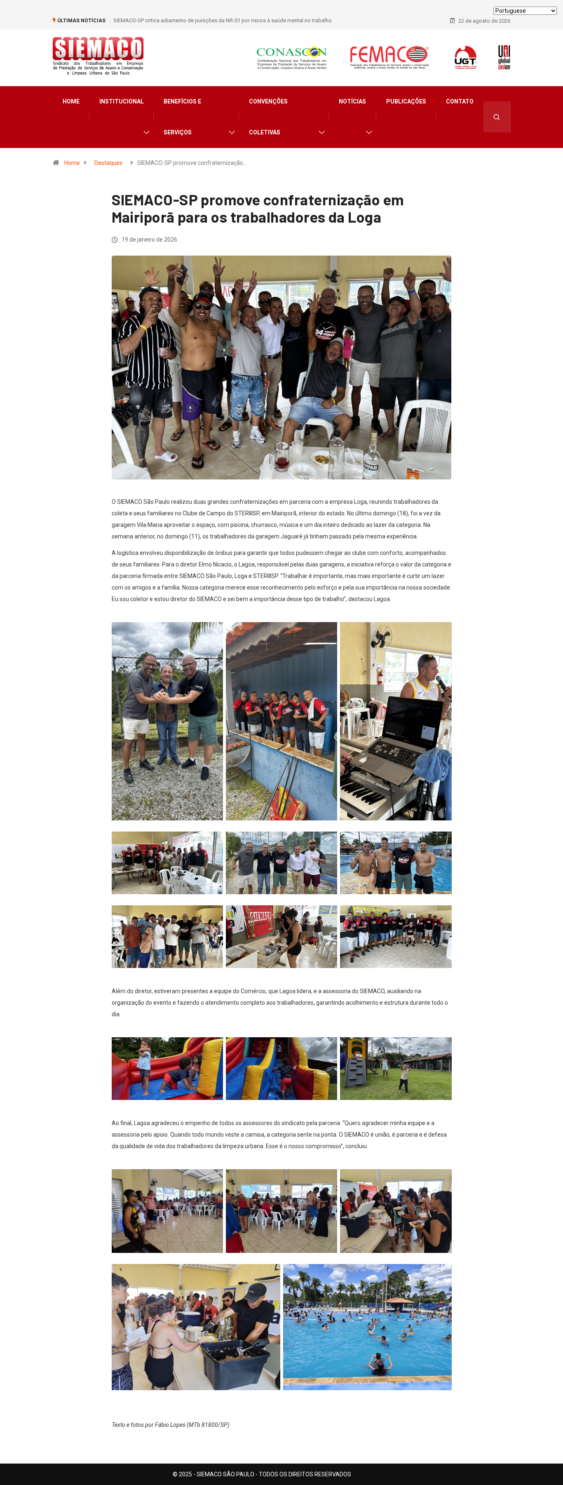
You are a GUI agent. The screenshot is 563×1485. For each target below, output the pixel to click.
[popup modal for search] (496, 116)
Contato (460, 101)
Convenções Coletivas (268, 117)
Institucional (121, 101)
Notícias (352, 101)
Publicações (406, 101)
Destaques (108, 163)
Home (71, 101)
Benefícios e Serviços (182, 117)
